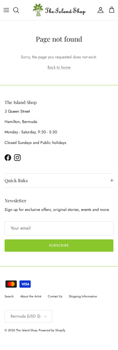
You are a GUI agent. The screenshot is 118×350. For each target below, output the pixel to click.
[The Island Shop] (59, 10)
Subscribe (59, 245)
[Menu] (6, 10)
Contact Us (55, 296)
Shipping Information (83, 296)
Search (9, 296)
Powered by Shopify (52, 330)
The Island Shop (26, 330)
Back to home (59, 67)
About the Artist (30, 296)
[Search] (19, 10)
